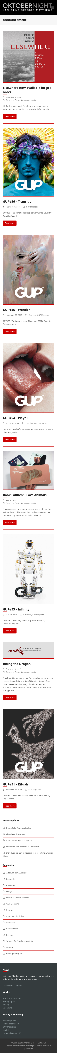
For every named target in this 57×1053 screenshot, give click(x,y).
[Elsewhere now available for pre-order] (28, 56)
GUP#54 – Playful (15, 418)
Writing (9, 947)
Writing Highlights (14, 953)
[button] (52, 7)
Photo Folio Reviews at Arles (18, 828)
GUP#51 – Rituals (15, 784)
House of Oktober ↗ (12, 1033)
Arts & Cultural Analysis (16, 872)
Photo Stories (12, 928)
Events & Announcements (25, 100)
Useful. (6, 1030)
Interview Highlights (15, 916)
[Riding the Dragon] (28, 650)
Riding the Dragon (17, 664)
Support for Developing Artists (19, 941)
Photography (9, 1001)
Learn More (8, 985)
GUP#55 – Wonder (16, 310)
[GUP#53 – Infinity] (28, 569)
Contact (18, 985)
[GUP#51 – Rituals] (28, 744)
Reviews (9, 935)
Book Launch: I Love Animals (24, 495)
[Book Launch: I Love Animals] (28, 470)
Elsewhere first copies (15, 834)
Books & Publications (12, 998)
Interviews (10, 922)
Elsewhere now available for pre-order (22, 846)
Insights (9, 910)
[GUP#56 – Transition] (28, 162)
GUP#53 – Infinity (16, 609)
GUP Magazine (32, 207)
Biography (10, 879)
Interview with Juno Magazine (19, 840)
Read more (9, 116)
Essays (9, 891)
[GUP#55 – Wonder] (28, 269)
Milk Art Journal (9, 1020)
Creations (10, 100)
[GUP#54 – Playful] (28, 377)
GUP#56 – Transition (18, 201)
